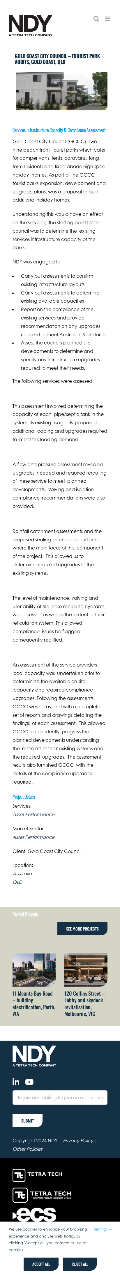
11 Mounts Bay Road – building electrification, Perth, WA (34, 1003)
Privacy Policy (78, 1140)
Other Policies (27, 1149)
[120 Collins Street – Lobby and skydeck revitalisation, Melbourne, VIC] (85, 956)
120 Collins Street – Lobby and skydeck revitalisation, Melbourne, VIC (84, 1003)
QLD (17, 882)
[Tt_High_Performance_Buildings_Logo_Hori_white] (42, 1190)
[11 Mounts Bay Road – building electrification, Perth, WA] (34, 956)
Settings (101, 1229)
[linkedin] (16, 1082)
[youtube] (29, 1082)
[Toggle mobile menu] (108, 19)
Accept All (41, 1264)
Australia (22, 874)
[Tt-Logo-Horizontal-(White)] (38, 1170)
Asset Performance (33, 814)
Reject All (80, 1264)
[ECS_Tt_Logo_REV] (34, 1210)
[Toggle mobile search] (96, 19)
